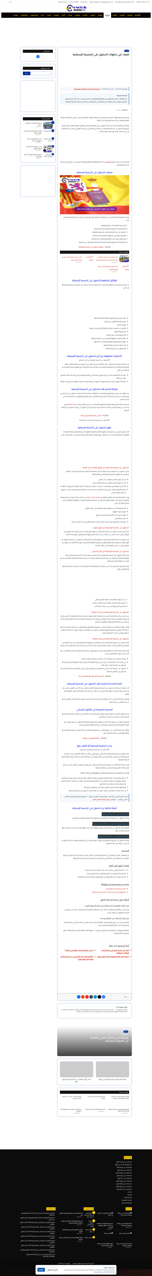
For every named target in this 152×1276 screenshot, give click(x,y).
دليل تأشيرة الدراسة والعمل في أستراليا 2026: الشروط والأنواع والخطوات (37, 1250)
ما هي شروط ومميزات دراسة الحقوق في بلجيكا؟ (34, 140)
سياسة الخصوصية (62, 2)
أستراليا (122, 15)
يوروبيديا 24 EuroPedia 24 (64, 1263)
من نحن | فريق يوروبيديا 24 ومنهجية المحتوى (101, 2)
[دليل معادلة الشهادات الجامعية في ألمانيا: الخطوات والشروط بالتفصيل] (104, 1217)
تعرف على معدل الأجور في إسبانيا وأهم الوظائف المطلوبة (115, 951)
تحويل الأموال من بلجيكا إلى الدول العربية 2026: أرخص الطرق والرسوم (38, 1232)
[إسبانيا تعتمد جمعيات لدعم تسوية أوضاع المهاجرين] (70, 1102)
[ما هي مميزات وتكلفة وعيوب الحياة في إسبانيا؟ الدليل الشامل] (88, 258)
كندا (43, 15)
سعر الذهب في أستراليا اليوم (124, 1183)
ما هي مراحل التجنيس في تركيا (91, 415)
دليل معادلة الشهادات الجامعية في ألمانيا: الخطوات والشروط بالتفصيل (105, 1225)
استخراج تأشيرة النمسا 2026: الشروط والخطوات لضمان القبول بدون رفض (37, 1218)
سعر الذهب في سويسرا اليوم (124, 1172)
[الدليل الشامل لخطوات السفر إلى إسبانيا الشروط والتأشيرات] (124, 268)
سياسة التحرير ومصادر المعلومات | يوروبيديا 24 (87, 89)
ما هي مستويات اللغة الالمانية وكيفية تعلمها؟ (34, 147)
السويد (93, 15)
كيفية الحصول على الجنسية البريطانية (91, 246)
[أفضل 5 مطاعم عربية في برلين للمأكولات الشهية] (123, 1237)
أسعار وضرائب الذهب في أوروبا (123, 1164)
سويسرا (56, 15)
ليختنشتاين (24, 15)
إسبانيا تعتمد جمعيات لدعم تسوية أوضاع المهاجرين (71, 1110)
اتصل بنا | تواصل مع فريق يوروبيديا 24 (124, 2)
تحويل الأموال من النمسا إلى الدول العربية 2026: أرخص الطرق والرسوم (38, 1237)
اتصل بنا (130, 1194)
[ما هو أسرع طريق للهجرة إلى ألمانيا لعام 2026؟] (48, 157)
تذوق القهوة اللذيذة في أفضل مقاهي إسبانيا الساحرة (105, 1244)
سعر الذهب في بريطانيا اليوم (124, 1186)
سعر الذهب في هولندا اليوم (124, 1181)
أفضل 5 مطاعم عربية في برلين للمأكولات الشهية (124, 1244)
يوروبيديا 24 (106, 161)
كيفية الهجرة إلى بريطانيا (91, 738)
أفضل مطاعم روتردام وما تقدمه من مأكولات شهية (32, 132)
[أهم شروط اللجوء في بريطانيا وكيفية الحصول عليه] (123, 1217)
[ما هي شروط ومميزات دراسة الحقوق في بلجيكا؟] (48, 141)
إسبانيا (108, 15)
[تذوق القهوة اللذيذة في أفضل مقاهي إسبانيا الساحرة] (104, 1237)
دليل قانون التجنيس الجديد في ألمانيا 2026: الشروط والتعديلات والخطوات (40, 1255)
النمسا (85, 15)
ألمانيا (115, 15)
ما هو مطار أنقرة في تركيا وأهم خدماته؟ (34, 124)
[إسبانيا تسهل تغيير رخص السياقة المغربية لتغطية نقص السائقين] (118, 1102)
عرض (118, 110)
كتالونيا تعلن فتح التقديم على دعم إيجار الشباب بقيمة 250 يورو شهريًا (76, 957)
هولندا (16, 15)
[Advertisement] (76, 32)
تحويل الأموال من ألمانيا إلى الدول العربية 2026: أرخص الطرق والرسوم (38, 1246)
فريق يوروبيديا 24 (121, 1007)
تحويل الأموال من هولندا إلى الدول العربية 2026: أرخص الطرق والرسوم (38, 1241)
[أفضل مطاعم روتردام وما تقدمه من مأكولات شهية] (48, 133)
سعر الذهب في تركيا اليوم (124, 1170)
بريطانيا (78, 15)
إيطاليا (100, 15)
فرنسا (49, 15)
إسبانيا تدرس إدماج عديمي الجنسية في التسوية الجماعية (109, 1039)
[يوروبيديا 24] (76, 8)
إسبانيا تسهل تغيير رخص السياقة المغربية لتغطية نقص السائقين (118, 1110)
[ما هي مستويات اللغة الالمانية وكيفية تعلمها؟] (48, 149)
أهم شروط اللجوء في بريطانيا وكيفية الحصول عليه (124, 1224)
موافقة (41, 1269)
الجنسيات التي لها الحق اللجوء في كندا (91, 676)
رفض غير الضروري (52, 1269)
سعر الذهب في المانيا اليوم (124, 1189)
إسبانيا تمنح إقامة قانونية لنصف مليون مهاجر (113, 956)
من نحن (130, 1192)
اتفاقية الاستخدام (74, 2)
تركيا (63, 15)
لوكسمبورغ (34, 15)
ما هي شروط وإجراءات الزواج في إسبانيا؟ (79, 950)
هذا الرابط (71, 404)
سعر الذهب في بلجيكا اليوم (124, 1167)
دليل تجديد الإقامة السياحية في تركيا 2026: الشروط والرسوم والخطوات (38, 1214)
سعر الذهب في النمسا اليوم (124, 1161)
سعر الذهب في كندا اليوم (125, 1178)
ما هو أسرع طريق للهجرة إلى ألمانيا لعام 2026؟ (33, 155)
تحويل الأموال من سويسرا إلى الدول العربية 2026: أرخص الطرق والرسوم (37, 1223)
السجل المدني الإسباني (92, 497)
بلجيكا (70, 15)
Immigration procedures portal (116, 888)
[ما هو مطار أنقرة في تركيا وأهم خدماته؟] (48, 125)
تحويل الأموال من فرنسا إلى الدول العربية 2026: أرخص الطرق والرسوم (38, 1228)
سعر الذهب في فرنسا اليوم (124, 1175)
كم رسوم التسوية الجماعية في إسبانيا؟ (95, 1109)
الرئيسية (129, 15)
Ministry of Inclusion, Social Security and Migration (109, 892)
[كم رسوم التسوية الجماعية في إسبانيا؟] (94, 1102)
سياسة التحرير (83, 2)
